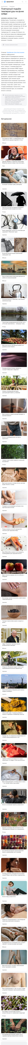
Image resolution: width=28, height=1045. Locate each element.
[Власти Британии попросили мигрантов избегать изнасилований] (14, 271)
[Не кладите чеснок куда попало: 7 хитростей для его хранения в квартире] (14, 1006)
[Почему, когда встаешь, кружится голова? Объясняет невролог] (14, 363)
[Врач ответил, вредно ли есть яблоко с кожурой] (14, 570)
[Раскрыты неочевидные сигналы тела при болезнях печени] (14, 501)
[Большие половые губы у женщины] (14, 179)
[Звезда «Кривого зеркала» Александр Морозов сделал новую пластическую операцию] (14, 156)
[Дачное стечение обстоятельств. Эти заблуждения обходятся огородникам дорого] (14, 823)
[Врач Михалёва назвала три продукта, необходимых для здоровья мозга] (14, 547)
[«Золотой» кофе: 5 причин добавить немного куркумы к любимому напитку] (14, 708)
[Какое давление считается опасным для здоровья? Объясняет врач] (14, 225)
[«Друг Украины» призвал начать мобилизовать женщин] (14, 639)
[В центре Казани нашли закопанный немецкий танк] (14, 248)
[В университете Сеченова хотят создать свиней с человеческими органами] (14, 937)
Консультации (4, 6)
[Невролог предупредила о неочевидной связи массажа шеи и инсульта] (14, 914)
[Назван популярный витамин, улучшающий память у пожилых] (14, 386)
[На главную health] (10, 1)
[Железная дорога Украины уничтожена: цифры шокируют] (14, 685)
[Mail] (5, 1)
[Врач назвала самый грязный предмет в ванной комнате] (14, 409)
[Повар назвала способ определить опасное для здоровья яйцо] (14, 524)
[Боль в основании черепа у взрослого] (14, 800)
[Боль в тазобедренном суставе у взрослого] (14, 432)
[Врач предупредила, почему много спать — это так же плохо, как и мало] (14, 777)
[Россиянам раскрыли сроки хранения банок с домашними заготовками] (14, 846)
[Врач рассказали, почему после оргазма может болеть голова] (14, 478)
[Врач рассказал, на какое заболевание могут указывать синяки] (14, 960)
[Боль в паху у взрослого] (14, 892)
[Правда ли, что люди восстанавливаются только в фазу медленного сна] (14, 731)
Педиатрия (11, 6)
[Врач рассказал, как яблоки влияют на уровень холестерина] (14, 340)
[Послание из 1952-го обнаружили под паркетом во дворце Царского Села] (14, 133)
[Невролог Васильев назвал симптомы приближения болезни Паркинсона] (14, 662)
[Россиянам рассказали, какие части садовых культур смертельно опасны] (14, 1029)
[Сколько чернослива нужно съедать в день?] (14, 616)
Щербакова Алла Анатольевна (15, 52)
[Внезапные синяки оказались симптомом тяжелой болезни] (14, 593)
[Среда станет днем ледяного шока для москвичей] (14, 455)
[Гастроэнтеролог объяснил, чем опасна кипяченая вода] (14, 294)
